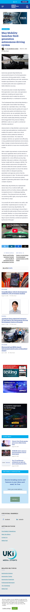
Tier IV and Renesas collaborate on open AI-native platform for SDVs (19, 462)
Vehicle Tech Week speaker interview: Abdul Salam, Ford (20, 442)
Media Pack (5, 540)
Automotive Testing (7, 576)
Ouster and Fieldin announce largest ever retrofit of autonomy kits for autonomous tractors (8, 259)
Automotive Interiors (7, 573)
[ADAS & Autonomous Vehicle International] (15, 6)
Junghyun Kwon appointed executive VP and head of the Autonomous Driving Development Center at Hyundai (15, 320)
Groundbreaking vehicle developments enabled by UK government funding (14, 292)
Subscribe (24, 1)
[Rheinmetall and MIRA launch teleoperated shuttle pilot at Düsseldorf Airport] (15, 335)
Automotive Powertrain (8, 579)
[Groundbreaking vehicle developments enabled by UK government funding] (15, 279)
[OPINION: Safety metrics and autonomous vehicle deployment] (6, 453)
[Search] (27, 6)
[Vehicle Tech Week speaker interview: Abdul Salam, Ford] (6, 443)
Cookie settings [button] (6, 608)
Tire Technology (6, 585)
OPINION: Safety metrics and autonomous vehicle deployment (19, 452)
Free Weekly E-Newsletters (9, 531)
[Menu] (3, 6)
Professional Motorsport (8, 582)
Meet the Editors (6, 534)
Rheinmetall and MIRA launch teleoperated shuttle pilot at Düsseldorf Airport (14, 348)
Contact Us (4, 537)
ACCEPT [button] (15, 608)
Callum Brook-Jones (12, 48)
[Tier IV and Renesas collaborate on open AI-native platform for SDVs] (6, 463)
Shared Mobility (5, 29)
